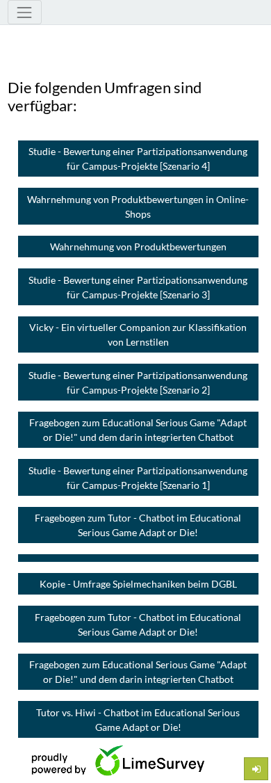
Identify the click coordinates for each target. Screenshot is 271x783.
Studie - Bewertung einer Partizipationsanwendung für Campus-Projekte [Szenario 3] (137, 287)
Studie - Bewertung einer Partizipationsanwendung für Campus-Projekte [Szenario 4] (137, 158)
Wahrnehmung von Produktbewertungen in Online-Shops (138, 206)
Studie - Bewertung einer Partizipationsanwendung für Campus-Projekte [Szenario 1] (137, 478)
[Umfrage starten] (138, 558)
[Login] (256, 769)
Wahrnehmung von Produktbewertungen (138, 246)
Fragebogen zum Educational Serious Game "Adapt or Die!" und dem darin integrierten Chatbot (138, 430)
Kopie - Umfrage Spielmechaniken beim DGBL (138, 584)
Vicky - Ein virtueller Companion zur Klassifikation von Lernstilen (138, 334)
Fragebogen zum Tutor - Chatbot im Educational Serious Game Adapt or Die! (138, 525)
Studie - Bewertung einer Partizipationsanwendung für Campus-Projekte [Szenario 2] (137, 382)
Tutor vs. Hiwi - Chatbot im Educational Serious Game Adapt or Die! (138, 720)
